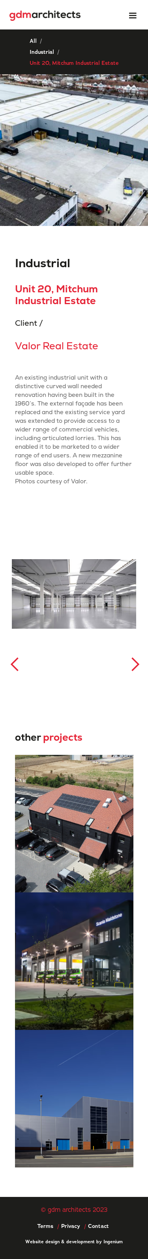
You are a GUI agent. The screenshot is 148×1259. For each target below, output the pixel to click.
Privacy (70, 1226)
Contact (98, 1226)
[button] (133, 16)
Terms (45, 1226)
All (33, 40)
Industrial (42, 51)
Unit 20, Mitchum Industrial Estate (74, 62)
